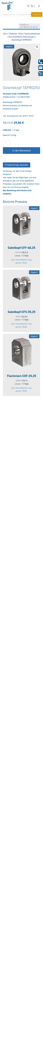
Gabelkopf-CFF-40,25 (21, 248)
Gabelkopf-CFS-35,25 (21, 312)
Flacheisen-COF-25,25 (21, 376)
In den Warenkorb (22, 150)
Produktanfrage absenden (16, 165)
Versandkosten (12, 116)
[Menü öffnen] (39, 6)
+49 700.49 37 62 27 (29, 27)
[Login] (28, 6)
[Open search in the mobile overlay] (21, 14)
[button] (37, 47)
